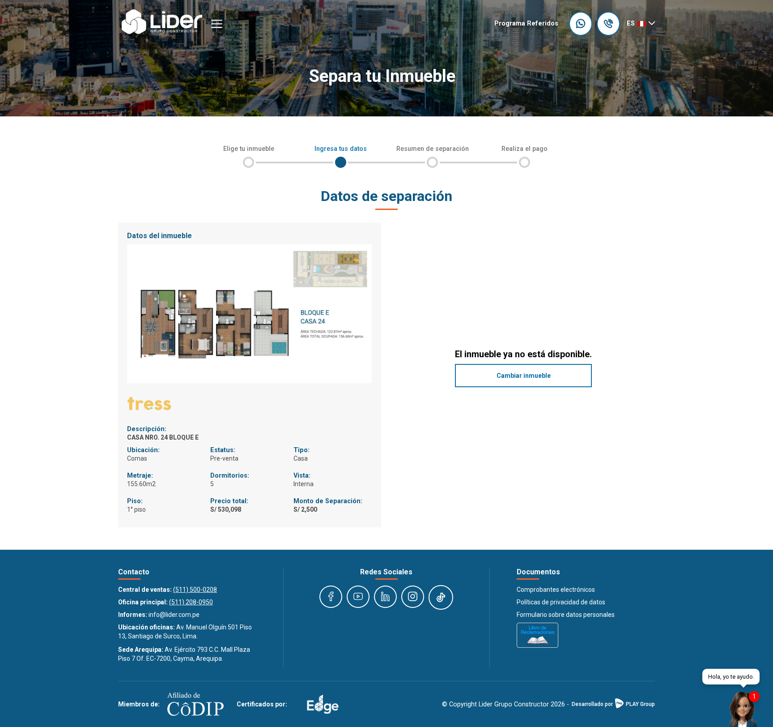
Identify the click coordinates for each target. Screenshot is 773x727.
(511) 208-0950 (191, 602)
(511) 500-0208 (195, 589)
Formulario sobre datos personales (566, 614)
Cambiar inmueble (524, 375)
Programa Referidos (526, 23)
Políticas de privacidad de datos (561, 602)
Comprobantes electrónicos (556, 589)
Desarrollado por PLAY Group (613, 704)
